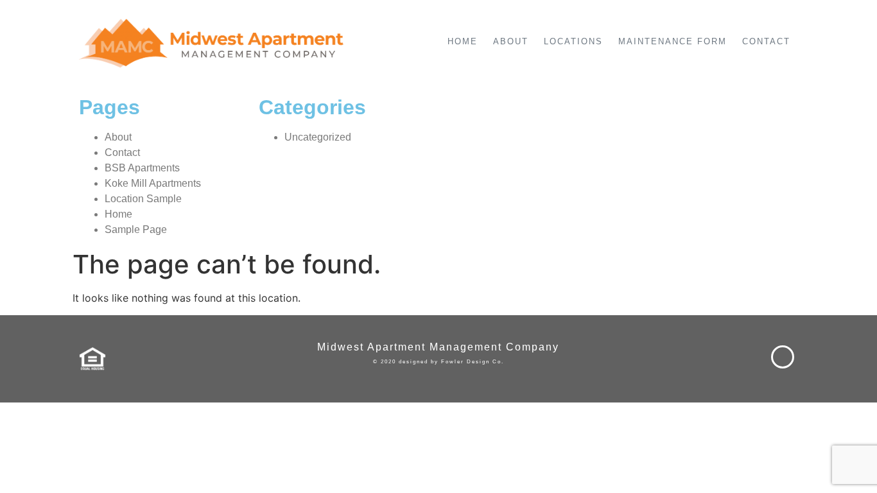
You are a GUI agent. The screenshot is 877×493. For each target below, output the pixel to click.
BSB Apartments (142, 167)
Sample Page (136, 229)
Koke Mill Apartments (153, 183)
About (510, 41)
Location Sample (143, 198)
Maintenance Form (672, 41)
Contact (766, 41)
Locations (573, 41)
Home (462, 41)
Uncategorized (317, 137)
